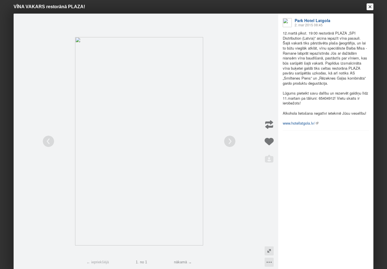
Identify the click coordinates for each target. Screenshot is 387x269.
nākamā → (183, 262)
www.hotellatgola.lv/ (299, 123)
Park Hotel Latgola (312, 20)
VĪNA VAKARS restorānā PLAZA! (49, 6)
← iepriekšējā (97, 262)
